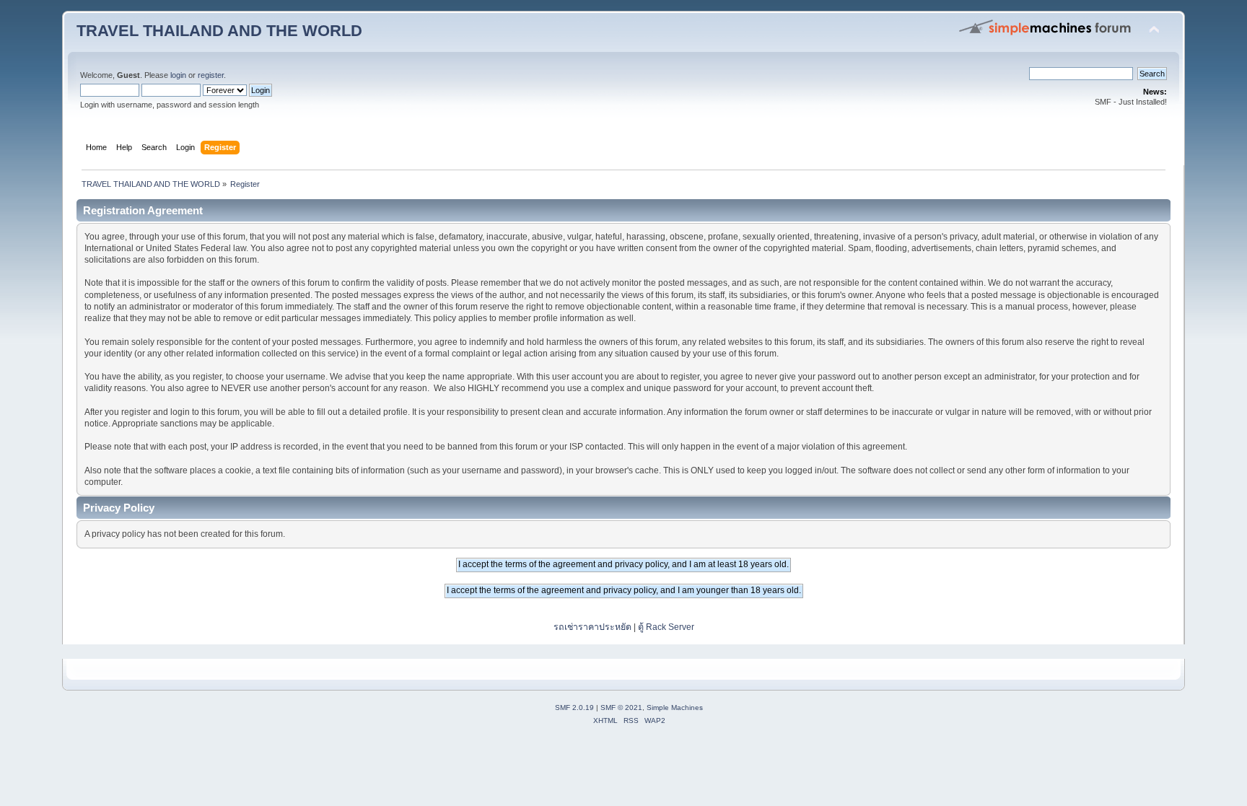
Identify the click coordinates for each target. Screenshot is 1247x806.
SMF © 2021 (621, 707)
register (211, 75)
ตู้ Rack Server (666, 627)
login (178, 75)
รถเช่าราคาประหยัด (594, 627)
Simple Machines (675, 707)
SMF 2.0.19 (574, 707)
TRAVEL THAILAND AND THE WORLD (219, 31)
